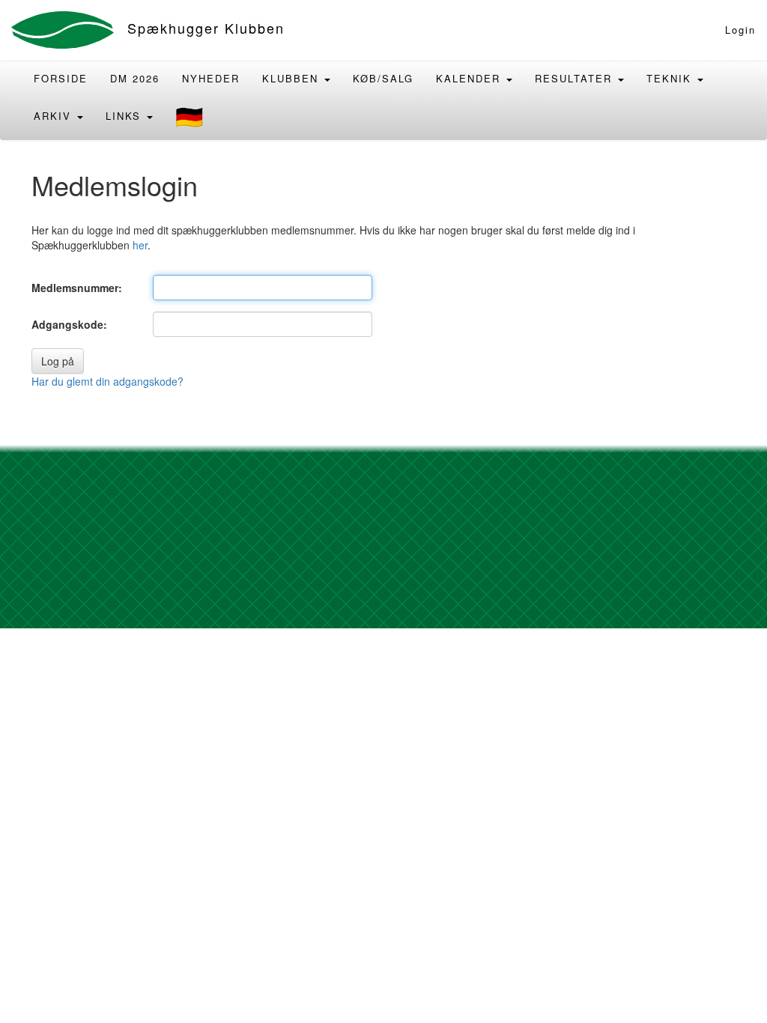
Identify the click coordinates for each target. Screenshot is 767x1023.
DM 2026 (135, 78)
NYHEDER (211, 78)
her (140, 244)
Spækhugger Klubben (206, 27)
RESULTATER (575, 78)
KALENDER (470, 78)
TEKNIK (671, 78)
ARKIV (55, 116)
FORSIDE (61, 78)
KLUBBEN (292, 78)
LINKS (125, 116)
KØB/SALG (383, 78)
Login (740, 29)
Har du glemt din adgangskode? (107, 381)
